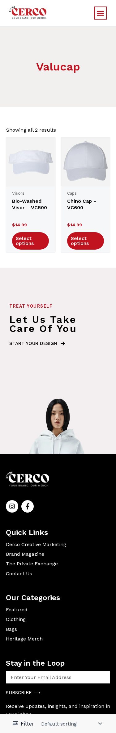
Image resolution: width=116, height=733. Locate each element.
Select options (25, 240)
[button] (100, 13)
